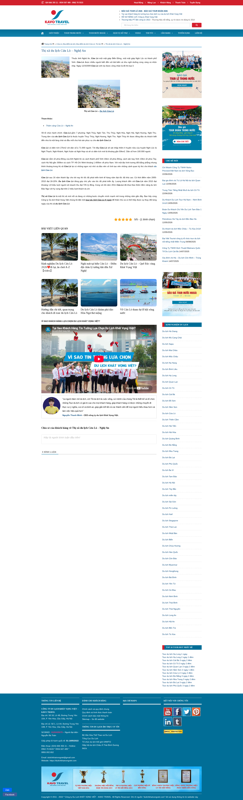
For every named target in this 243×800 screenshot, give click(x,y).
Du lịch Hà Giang (169, 331)
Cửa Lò (59, 44)
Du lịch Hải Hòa (169, 432)
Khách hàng (165, 3)
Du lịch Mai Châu (169, 350)
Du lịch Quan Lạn (170, 382)
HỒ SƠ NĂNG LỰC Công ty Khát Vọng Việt (140, 17)
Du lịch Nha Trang (170, 451)
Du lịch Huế (167, 514)
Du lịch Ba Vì (168, 470)
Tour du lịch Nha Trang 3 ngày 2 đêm (178, 679)
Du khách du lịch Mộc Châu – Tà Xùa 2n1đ (181, 229)
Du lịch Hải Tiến (169, 426)
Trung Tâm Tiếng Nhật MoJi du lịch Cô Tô (181, 190)
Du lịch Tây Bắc (169, 489)
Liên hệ (198, 33)
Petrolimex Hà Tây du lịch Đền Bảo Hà (179, 219)
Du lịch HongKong (170, 571)
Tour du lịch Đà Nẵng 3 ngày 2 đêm (178, 676)
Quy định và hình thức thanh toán (97, 712)
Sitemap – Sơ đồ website (93, 719)
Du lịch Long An (169, 615)
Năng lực (152, 3)
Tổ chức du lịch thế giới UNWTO (96, 742)
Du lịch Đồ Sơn (169, 401)
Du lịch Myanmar (169, 565)
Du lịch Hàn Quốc (170, 552)
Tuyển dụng (195, 3)
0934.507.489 (62, 749)
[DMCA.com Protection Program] (173, 731)
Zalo (7, 790)
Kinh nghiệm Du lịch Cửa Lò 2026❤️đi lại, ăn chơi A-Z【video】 (56, 267)
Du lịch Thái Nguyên (171, 609)
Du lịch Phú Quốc (170, 464)
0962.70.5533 (47, 749)
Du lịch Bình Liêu (169, 369)
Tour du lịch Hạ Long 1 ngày (174, 654)
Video (138, 33)
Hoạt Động (138, 3)
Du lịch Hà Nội (168, 483)
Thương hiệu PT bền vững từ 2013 (136, 20)
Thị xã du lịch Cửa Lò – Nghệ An (117, 44)
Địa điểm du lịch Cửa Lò (85, 44)
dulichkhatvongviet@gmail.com (61, 757)
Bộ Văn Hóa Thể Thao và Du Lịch (97, 735)
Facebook (9, 794)
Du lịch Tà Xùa (168, 634)
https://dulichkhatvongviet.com (63, 760)
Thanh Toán (180, 3)
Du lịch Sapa (168, 344)
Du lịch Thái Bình (169, 603)
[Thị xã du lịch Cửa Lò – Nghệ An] (55, 67)
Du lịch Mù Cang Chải (172, 337)
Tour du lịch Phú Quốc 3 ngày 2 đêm (178, 686)
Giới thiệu (54, 33)
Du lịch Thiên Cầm (170, 419)
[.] (42, 33)
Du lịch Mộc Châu (170, 356)
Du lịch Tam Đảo (169, 476)
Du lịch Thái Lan (169, 527)
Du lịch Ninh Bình (170, 596)
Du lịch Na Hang (169, 363)
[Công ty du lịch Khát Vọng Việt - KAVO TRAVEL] (55, 17)
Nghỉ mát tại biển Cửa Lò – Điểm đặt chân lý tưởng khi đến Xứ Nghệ (98, 267)
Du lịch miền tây (169, 495)
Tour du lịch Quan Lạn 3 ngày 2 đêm (178, 666)
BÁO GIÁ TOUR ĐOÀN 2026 (156, 11)
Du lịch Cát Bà (168, 394)
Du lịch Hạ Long (169, 375)
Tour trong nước (72, 33)
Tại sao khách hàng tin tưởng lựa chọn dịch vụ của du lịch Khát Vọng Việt (152, 14)
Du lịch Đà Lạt (168, 457)
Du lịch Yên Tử (169, 584)
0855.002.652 (47, 752)
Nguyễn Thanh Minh (72, 415)
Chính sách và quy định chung (95, 709)
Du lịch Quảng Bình (171, 438)
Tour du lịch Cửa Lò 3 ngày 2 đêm (177, 673)
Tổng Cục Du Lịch (90, 738)
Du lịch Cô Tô (168, 388)
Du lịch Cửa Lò (169, 413)
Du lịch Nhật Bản (169, 533)
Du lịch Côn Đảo (169, 558)
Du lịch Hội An (168, 621)
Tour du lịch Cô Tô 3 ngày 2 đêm (176, 663)
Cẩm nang (165, 33)
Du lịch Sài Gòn (169, 502)
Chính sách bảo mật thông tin (95, 716)
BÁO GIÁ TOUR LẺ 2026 (132, 11)
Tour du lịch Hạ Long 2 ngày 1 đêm (178, 657)
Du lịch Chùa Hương (171, 546)
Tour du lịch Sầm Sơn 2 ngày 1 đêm (178, 670)
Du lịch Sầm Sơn (169, 407)
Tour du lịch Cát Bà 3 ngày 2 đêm (177, 660)
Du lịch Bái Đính (169, 577)
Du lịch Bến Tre (169, 628)
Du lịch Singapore (170, 520)
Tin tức (149, 33)
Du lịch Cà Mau (169, 590)
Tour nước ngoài (97, 33)
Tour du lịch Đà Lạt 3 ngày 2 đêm (177, 682)
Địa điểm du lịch (69, 44)
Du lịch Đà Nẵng (169, 445)
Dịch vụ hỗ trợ (120, 33)
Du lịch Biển (167, 539)
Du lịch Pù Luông (169, 508)
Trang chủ (48, 44)
